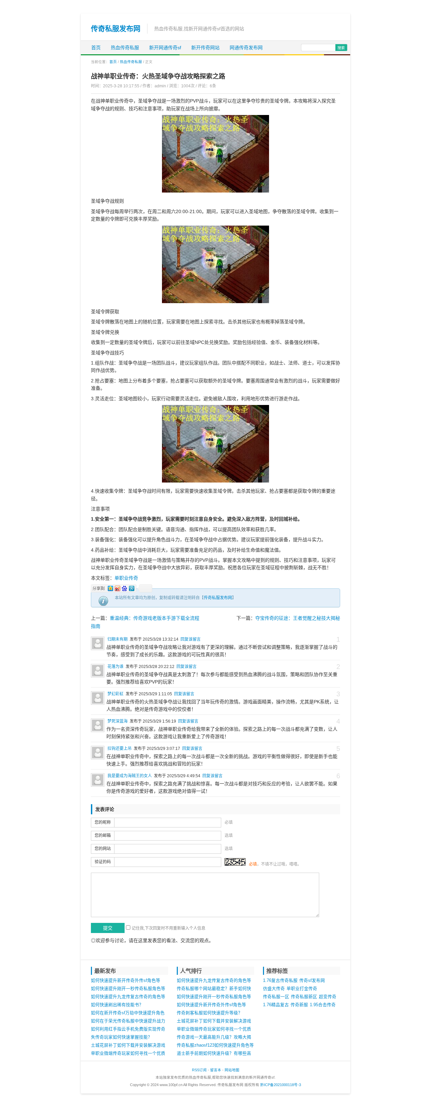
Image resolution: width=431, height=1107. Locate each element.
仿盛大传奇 (274, 988)
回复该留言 (190, 639)
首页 (96, 47)
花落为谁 (115, 666)
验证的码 (103, 862)
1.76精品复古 (276, 1004)
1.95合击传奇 (323, 1004)
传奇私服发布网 (115, 28)
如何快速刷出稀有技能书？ (117, 1004)
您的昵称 (103, 822)
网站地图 (232, 1070)
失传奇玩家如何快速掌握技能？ (121, 1037)
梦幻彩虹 (115, 694)
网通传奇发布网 (246, 47)
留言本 (215, 1070)
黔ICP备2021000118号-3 (280, 1085)
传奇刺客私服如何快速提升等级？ (209, 1013)
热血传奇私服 (125, 47)
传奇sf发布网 (312, 980)
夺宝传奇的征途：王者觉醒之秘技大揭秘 (297, 618)
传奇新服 (299, 1004)
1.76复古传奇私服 (280, 980)
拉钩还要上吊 (119, 748)
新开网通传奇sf (165, 47)
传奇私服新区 (304, 996)
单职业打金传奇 (302, 988)
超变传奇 (327, 996)
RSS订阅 (199, 1070)
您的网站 (103, 848)
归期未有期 (117, 639)
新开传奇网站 (205, 47)
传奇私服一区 (276, 996)
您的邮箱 (103, 835)
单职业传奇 (126, 578)
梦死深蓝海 (117, 721)
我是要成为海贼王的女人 (129, 776)
